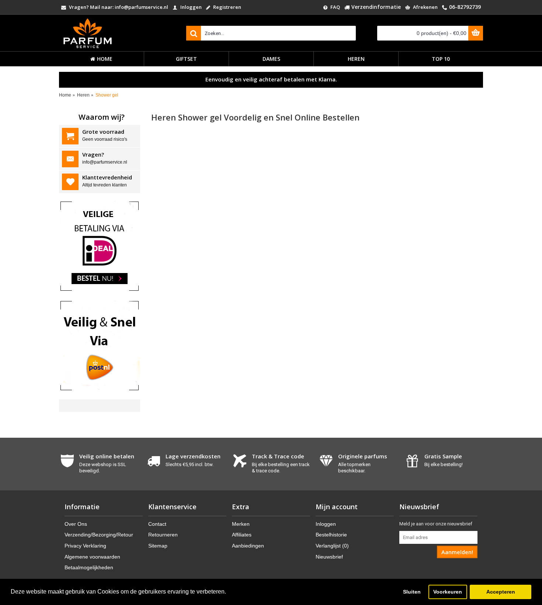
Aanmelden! (457, 552)
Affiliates (241, 535)
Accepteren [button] (500, 592)
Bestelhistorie (331, 535)
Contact (157, 524)
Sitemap (157, 546)
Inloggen (326, 524)
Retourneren (163, 535)
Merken (241, 524)
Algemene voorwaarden (92, 557)
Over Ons (76, 524)
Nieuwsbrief (329, 557)
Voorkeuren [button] (447, 592)
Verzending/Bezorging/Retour (99, 535)
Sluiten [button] (412, 592)
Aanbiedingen (248, 546)
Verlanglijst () (332, 546)
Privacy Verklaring (85, 546)
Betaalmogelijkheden (89, 567)
